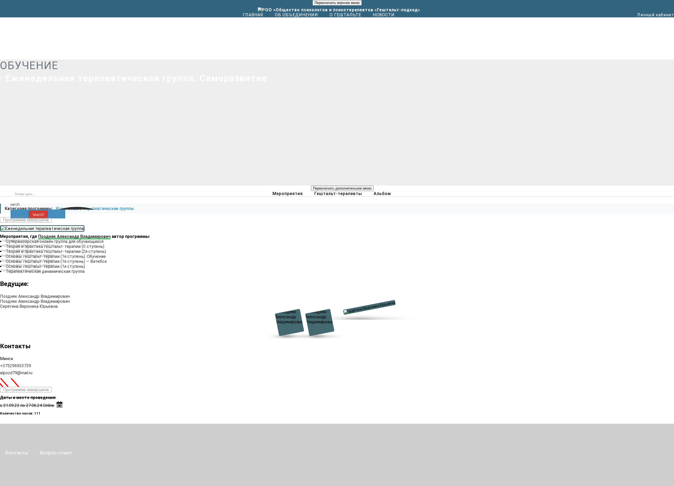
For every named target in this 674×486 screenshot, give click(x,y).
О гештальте (345, 14)
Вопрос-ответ (55, 453)
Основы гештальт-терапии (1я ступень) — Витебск (56, 261)
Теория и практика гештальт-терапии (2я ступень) (56, 251)
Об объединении (296, 14)
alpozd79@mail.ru (16, 372)
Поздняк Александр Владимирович (74, 236)
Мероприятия (287, 193)
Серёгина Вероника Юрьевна (29, 306)
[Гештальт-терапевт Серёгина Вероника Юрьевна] (367, 312)
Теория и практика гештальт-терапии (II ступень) (55, 246)
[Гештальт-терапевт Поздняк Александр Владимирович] (290, 322)
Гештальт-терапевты (338, 193)
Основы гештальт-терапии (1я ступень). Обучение (56, 256)
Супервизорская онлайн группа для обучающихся (54, 241)
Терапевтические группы (108, 208)
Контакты (16, 453)
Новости (384, 14)
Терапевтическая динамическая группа (45, 271)
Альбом (382, 193)
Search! (38, 214)
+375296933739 (15, 365)
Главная (253, 14)
